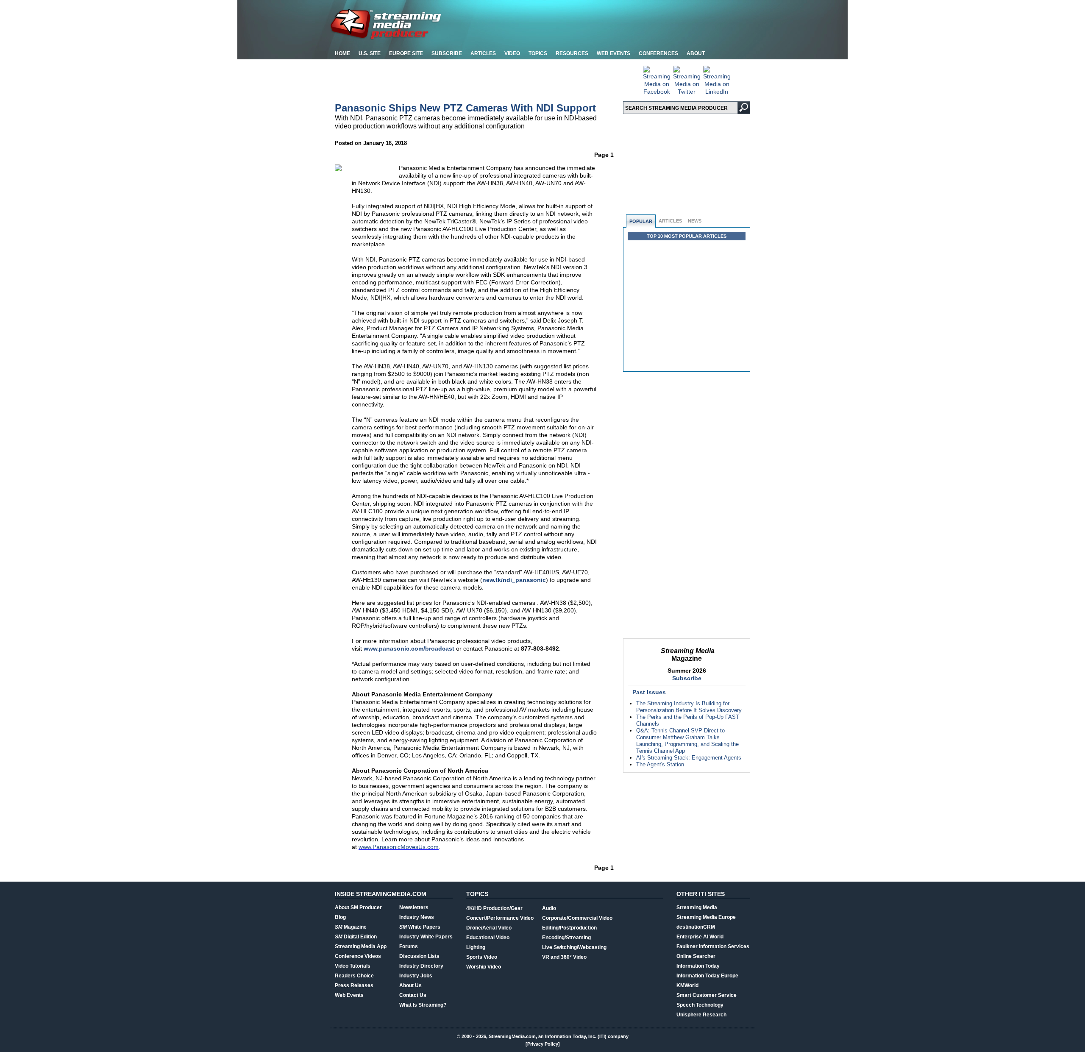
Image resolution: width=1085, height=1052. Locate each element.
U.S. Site (370, 53)
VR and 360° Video (564, 957)
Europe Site (406, 53)
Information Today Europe (707, 976)
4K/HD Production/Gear (494, 908)
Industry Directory (421, 966)
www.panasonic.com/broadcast (409, 648)
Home (342, 53)
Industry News (416, 917)
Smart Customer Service (706, 995)
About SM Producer (358, 907)
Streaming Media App (361, 946)
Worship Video (483, 967)
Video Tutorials (352, 966)
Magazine (351, 927)
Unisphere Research (701, 1015)
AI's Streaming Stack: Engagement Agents (688, 757)
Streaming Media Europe (706, 917)
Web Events (613, 53)
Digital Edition (356, 937)
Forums (408, 946)
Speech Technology (699, 1005)
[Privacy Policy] (543, 1043)
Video (512, 53)
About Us (410, 985)
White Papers (419, 927)
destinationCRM (695, 927)
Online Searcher (695, 956)
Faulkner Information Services (712, 946)
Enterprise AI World (699, 937)
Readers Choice (354, 976)
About (696, 53)
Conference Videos (358, 956)
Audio (549, 908)
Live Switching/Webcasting (574, 947)
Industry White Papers (426, 937)
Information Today (698, 966)
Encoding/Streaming (566, 938)
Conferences (658, 53)
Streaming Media (696, 907)
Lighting (475, 947)
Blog (340, 917)
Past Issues (649, 692)
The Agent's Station (660, 764)
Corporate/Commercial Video (577, 918)
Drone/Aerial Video (489, 928)
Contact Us (412, 995)
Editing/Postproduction (569, 928)
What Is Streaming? (422, 1005)
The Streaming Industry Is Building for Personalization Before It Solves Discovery (689, 706)
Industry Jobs (415, 976)
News (694, 220)
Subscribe (446, 53)
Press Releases (354, 985)
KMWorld (687, 985)
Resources (572, 53)
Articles (483, 53)
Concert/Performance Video (500, 918)
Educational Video (487, 938)
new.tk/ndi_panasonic (514, 579)
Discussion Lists (419, 956)
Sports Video (481, 957)
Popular (640, 221)
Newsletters (413, 907)
